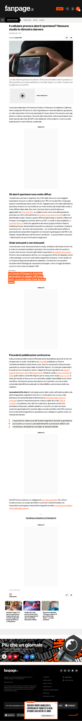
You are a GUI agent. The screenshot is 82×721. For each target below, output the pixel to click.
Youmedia (46, 677)
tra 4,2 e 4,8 (64, 376)
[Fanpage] (11, 670)
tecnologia (27, 20)
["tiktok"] (4, 656)
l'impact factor (37, 373)
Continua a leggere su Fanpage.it (41, 518)
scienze (41, 20)
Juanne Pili (18, 37)
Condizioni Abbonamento (51, 690)
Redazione (46, 693)
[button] (71, 38)
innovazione (12, 20)
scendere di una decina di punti (50, 215)
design (35, 20)
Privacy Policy (47, 683)
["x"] (21, 656)
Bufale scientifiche (14, 590)
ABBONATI (59, 8)
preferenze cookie (49, 696)
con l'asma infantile (49, 500)
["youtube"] (15, 656)
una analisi (43, 362)
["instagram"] (10, 656)
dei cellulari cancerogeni (61, 252)
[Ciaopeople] (73, 715)
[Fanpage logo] (17, 8)
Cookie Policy (47, 686)
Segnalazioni (47, 680)
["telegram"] (32, 656)
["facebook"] (26, 656)
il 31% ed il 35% (27, 212)
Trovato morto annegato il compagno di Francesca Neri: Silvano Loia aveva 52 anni (40, 708)
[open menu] (2, 20)
